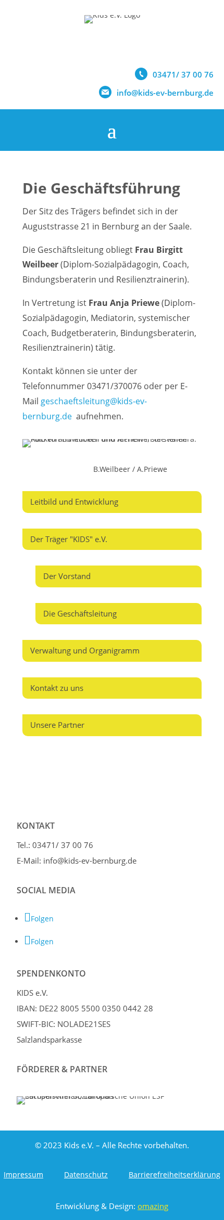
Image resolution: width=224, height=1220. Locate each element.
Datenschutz (86, 1174)
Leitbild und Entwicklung (74, 501)
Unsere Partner (57, 725)
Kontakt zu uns (56, 688)
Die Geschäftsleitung (80, 613)
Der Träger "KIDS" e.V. (68, 539)
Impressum (23, 1174)
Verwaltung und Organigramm (85, 650)
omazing (153, 1206)
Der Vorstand (67, 576)
